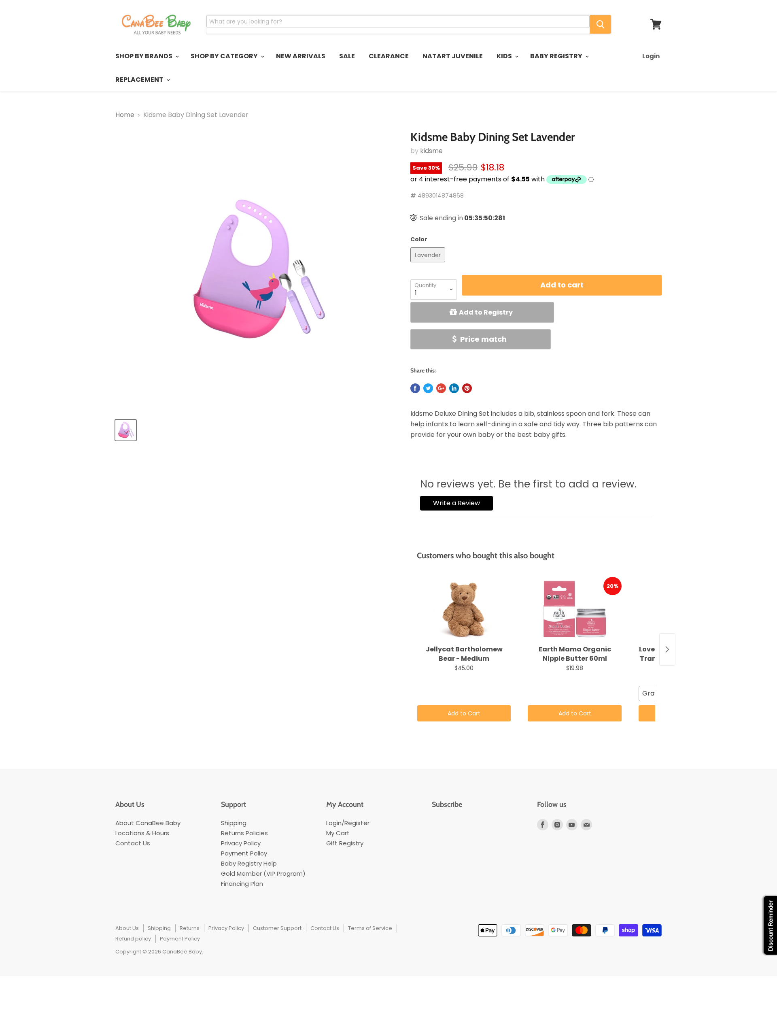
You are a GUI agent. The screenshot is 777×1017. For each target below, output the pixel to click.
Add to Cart (464, 713)
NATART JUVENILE (452, 56)
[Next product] (667, 649)
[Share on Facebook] (415, 388)
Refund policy (133, 939)
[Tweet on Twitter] (428, 388)
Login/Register (347, 823)
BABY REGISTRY (557, 56)
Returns (190, 928)
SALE (347, 56)
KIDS (505, 56)
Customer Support (277, 928)
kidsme (431, 150)
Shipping (233, 823)
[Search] (600, 24)
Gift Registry (344, 843)
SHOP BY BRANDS (144, 56)
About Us (127, 928)
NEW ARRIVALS (300, 56)
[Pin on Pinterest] (467, 388)
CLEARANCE (389, 56)
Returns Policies (244, 833)
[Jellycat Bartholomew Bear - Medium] (464, 609)
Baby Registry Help (249, 863)
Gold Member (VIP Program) (263, 873)
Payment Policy (244, 853)
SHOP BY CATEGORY (225, 56)
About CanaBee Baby (147, 823)
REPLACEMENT (140, 79)
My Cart (338, 833)
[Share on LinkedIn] (454, 388)
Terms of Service (370, 928)
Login (651, 56)
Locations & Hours (142, 833)
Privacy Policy (241, 843)
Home (124, 115)
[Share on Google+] (441, 388)
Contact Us (132, 843)
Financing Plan (242, 883)
